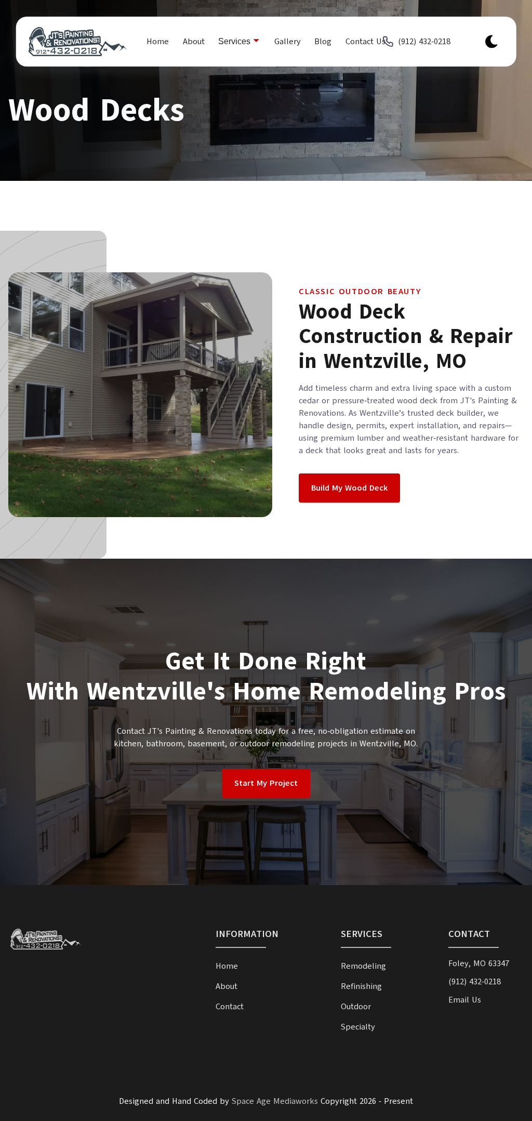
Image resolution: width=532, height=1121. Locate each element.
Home (158, 41)
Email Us (464, 1000)
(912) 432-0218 (424, 41)
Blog (322, 41)
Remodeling (363, 966)
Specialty (358, 1027)
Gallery (287, 41)
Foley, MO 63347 (478, 964)
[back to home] (72, 41)
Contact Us (365, 41)
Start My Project (266, 783)
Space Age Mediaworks (275, 1101)
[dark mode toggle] (490, 41)
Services (235, 41)
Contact (230, 1006)
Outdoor (356, 1006)
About (194, 41)
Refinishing (361, 986)
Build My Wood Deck (349, 488)
